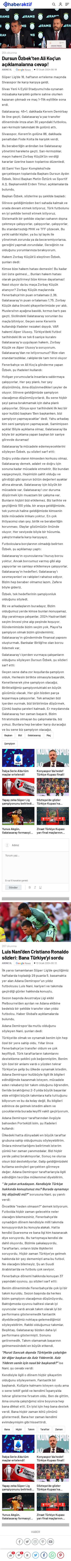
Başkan (8, 735)
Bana (7, 1429)
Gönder (13, 887)
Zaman (59, 1429)
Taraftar (44, 1429)
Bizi (20, 735)
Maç (49, 735)
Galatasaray (34, 735)
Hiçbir (19, 1429)
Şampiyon (9, 743)
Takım (31, 1429)
